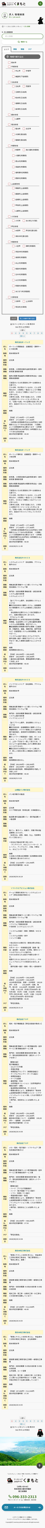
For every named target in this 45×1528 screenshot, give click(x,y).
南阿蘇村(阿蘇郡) (21, 172)
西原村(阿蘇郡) (21, 178)
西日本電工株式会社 (22, 1250)
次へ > (22, 336)
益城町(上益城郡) (21, 199)
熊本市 (13, 62)
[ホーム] (3, 26)
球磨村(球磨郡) (21, 286)
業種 (15, 49)
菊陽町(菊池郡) (21, 140)
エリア (6, 49)
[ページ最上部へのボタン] (40, 1466)
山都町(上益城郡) (21, 211)
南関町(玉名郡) (21, 103)
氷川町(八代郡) (31, 220)
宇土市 (17, 71)
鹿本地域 (14, 114)
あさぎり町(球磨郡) (22, 291)
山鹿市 (17, 119)
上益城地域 (15, 184)
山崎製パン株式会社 (22, 790)
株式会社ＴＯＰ (22, 1019)
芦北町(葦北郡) (31, 230)
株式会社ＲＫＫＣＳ (22, 557)
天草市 (17, 301)
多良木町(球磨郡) (21, 251)
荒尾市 (28, 86)
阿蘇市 (17, 150)
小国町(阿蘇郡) (21, 155)
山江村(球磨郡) (21, 280)
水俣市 (17, 230)
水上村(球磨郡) (21, 263)
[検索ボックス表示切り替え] (40, 3)
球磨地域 (14, 242)
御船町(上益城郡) (21, 188)
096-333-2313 (25, 1496)
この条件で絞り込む (28, 318)
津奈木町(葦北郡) (21, 236)
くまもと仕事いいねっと (14, 26)
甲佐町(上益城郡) (21, 205)
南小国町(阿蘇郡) (32, 150)
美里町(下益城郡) (21, 76)
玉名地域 (14, 82)
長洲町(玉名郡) (21, 109)
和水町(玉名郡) (21, 97)
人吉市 (17, 246)
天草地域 (14, 297)
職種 (22, 49)
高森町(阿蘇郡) (21, 167)
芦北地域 (14, 226)
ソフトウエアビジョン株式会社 (22, 888)
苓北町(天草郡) (21, 307)
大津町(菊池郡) (21, 134)
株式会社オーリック (22, 342)
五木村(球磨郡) (21, 274)
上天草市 (29, 301)
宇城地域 (14, 66)
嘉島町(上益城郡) (21, 194)
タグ (30, 49)
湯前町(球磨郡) (21, 257)
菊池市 (17, 128)
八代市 (17, 220)
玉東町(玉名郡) (21, 92)
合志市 (28, 128)
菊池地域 (14, 124)
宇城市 (28, 71)
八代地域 (14, 216)
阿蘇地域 (14, 145)
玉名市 (17, 86)
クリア (14, 318)
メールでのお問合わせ (22, 1507)
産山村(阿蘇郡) (21, 161)
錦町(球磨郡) (31, 246)
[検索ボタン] (22, 42)
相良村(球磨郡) (21, 268)
